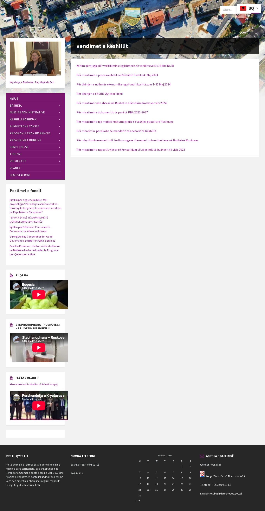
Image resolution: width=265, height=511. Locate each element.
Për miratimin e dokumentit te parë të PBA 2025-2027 (112, 112)
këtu (38, 485)
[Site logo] (132, 30)
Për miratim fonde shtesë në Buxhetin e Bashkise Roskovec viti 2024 (121, 103)
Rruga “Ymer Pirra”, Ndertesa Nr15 (225, 476)
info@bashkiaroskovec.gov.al (224, 493)
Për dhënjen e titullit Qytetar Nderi (99, 94)
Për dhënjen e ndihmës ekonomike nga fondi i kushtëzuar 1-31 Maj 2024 (123, 84)
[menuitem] (35, 98)
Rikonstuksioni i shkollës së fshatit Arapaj (34, 384)
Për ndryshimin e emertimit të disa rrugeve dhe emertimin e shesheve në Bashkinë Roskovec (137, 140)
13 (165, 478)
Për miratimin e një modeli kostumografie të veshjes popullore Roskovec (124, 122)
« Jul (137, 500)
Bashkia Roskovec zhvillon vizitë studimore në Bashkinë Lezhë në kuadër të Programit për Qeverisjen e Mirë (35, 250)
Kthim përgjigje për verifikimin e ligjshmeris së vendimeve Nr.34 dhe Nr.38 (125, 66)
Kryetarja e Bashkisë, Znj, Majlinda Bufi (32, 82)
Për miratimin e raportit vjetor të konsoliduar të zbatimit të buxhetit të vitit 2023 (131, 149)
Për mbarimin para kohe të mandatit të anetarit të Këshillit (116, 131)
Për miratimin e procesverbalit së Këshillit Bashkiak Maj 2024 (117, 75)
